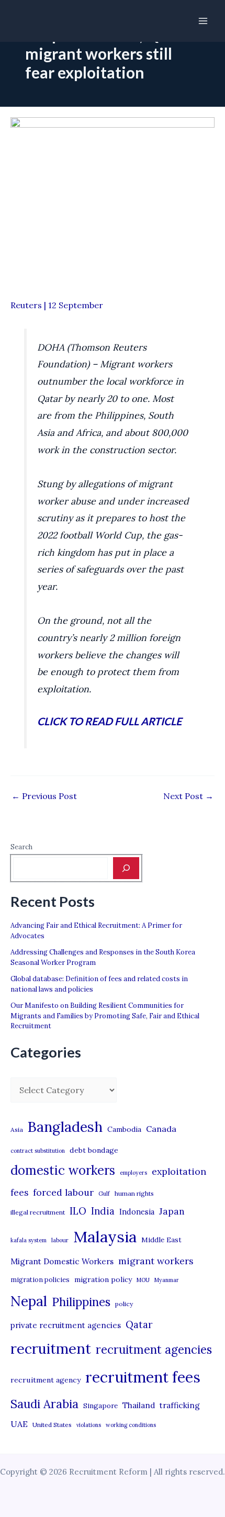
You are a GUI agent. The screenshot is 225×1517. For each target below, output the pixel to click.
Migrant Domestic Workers (62, 1261)
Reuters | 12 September (56, 305)
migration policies (40, 1279)
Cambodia (124, 1129)
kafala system (28, 1240)
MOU (143, 1280)
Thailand (138, 1405)
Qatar (139, 1324)
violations (88, 1425)
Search (21, 846)
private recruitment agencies (65, 1325)
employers (133, 1172)
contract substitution (37, 1150)
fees (19, 1192)
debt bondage (94, 1150)
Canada (161, 1128)
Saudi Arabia (44, 1404)
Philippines (81, 1302)
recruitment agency (45, 1380)
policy (124, 1304)
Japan (172, 1211)
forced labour (63, 1192)
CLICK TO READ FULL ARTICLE (109, 721)
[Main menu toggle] (203, 20)
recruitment (50, 1348)
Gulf (104, 1193)
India (103, 1211)
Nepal (28, 1301)
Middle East (161, 1239)
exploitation (179, 1171)
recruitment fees (142, 1377)
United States (52, 1425)
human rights (134, 1193)
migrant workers (156, 1261)
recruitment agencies (154, 1349)
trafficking (180, 1405)
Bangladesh (65, 1127)
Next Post (188, 796)
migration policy (103, 1279)
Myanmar (166, 1280)
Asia (16, 1129)
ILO (78, 1211)
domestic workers (62, 1170)
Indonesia (136, 1212)
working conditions (131, 1425)
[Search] (126, 868)
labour (60, 1240)
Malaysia (105, 1236)
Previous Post (44, 796)
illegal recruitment (37, 1212)
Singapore (100, 1405)
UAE (19, 1424)
